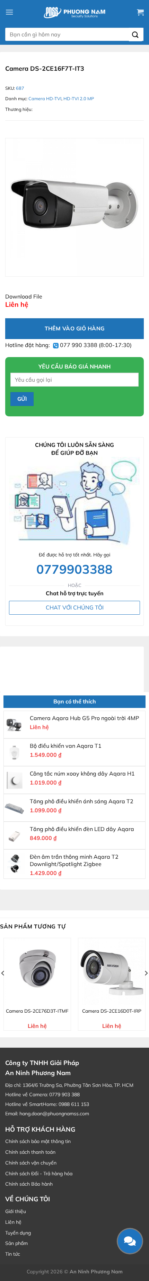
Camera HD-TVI (44, 98)
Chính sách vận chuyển (30, 1163)
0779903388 (74, 569)
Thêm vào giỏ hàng (75, 328)
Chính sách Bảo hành (29, 1184)
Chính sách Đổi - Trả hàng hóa (38, 1173)
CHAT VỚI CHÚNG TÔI (75, 607)
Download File (23, 296)
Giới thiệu (15, 1211)
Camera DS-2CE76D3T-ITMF (37, 1011)
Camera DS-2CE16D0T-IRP (111, 1011)
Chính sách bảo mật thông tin (38, 1141)
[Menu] (9, 11)
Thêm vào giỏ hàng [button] (41, 999)
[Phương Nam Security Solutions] (74, 12)
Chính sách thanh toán (30, 1152)
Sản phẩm (16, 1243)
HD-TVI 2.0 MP (78, 98)
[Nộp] (135, 34)
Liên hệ (13, 1222)
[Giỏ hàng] (140, 12)
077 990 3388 (78, 344)
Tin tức (12, 1254)
